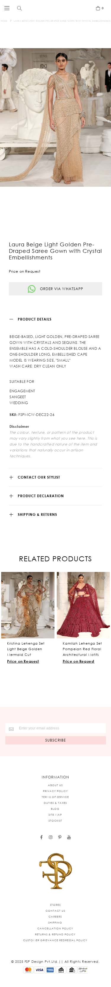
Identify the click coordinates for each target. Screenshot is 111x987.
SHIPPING (55, 922)
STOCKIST (55, 820)
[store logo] (54, 8)
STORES (55, 905)
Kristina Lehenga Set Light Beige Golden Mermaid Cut (26, 649)
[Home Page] (56, 871)
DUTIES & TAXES (55, 803)
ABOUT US (55, 785)
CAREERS (55, 916)
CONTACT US (55, 911)
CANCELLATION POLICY (55, 928)
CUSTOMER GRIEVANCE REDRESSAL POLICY (55, 940)
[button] (48, 578)
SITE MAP (55, 815)
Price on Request (23, 661)
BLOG (55, 809)
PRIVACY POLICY (55, 791)
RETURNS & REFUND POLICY (55, 934)
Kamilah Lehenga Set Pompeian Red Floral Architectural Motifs (82, 649)
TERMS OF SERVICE (55, 797)
